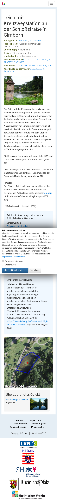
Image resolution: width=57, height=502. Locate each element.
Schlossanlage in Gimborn (17, 399)
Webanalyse (10, 264)
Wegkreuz (23, 40)
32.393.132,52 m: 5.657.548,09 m (36, 65)
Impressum (35, 420)
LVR (25, 433)
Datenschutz (20, 423)
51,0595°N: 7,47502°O (14, 62)
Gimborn (47, 193)
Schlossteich (35, 40)
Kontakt (20, 420)
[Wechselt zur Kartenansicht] (28, 362)
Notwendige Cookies (14, 261)
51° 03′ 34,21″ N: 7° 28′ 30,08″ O (38, 59)
